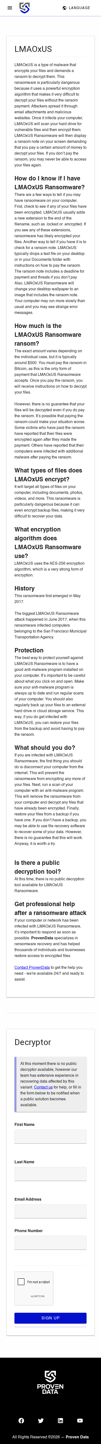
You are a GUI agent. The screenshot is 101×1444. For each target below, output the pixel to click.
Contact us (43, 1087)
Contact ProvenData (32, 967)
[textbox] (50, 1137)
